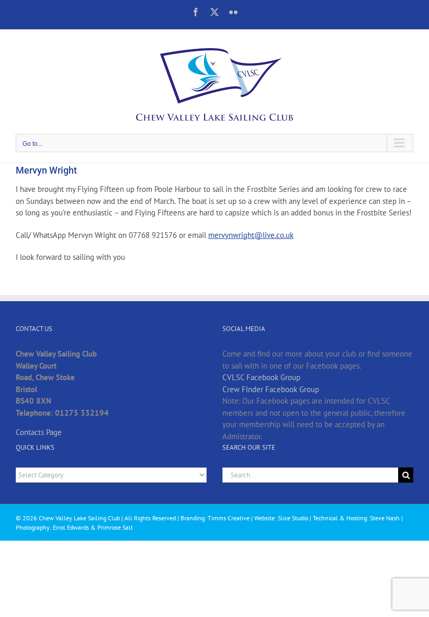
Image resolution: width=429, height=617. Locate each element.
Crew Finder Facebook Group (270, 389)
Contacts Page (39, 432)
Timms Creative (229, 518)
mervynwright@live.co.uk (250, 235)
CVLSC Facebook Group (261, 377)
